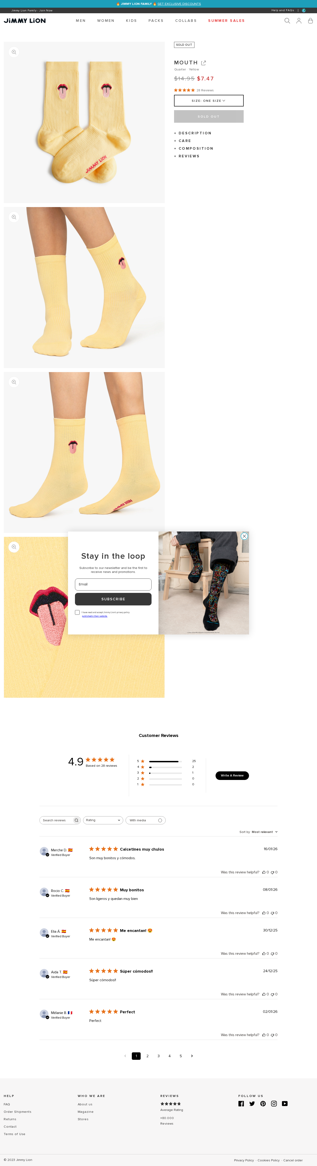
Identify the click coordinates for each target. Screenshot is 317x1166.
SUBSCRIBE (113, 599)
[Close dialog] (244, 536)
